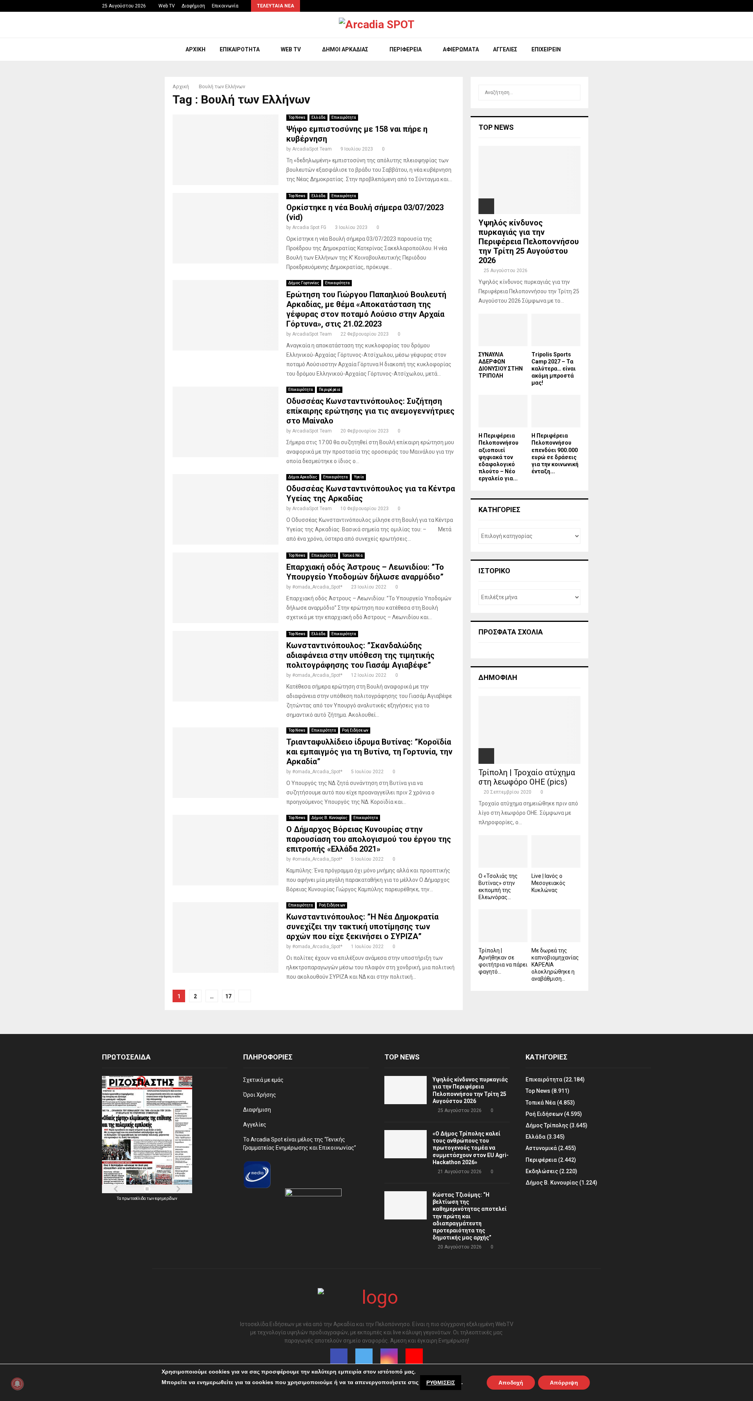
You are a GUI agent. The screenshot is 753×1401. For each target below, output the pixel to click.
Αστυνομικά (541, 1148)
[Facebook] (338, 1357)
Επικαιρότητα (240, 49)
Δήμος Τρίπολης (547, 1125)
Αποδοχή (510, 1382)
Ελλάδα (318, 117)
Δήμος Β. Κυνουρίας (329, 818)
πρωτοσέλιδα (134, 1198)
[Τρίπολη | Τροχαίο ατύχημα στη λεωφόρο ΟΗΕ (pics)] (529, 730)
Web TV (166, 6)
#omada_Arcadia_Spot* (317, 587)
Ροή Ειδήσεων (355, 730)
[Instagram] (389, 1357)
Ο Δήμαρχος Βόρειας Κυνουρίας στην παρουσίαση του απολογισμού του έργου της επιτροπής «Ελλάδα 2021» (368, 839)
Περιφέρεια (405, 49)
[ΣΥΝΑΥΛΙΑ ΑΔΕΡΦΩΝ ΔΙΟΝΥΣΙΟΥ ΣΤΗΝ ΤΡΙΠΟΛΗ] (502, 330)
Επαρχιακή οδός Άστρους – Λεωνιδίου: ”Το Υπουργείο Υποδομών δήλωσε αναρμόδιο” (365, 571)
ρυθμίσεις (440, 1382)
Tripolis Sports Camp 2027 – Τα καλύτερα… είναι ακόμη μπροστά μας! (553, 368)
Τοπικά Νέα (352, 555)
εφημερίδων (166, 1198)
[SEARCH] (572, 92)
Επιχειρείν (546, 49)
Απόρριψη (564, 1382)
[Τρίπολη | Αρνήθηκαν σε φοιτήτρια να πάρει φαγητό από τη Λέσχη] (502, 925)
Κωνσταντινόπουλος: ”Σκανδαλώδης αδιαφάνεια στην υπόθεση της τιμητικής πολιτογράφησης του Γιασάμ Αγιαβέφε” (360, 655)
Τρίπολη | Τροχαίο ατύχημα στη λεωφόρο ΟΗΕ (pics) (526, 777)
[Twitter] (364, 1357)
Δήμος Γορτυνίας (303, 283)
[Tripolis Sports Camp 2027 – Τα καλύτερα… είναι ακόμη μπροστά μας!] (555, 330)
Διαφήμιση (193, 6)
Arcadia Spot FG (309, 227)
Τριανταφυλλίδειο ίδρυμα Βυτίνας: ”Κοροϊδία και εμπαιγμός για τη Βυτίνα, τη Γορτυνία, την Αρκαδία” (369, 751)
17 (228, 996)
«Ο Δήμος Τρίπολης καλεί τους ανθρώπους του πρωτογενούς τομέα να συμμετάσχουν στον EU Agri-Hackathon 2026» (471, 1147)
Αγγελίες (505, 49)
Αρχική (196, 49)
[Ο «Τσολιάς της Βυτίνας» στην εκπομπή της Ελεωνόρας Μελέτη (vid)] (502, 851)
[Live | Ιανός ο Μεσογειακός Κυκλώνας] (555, 851)
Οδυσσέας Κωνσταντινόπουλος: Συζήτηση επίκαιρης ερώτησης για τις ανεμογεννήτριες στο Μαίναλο (370, 410)
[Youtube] (414, 1357)
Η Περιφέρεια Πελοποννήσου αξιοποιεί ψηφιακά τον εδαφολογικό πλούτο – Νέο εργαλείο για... (498, 456)
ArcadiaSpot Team (312, 149)
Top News (297, 117)
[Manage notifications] (17, 1383)
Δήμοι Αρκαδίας (345, 49)
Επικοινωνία (225, 6)
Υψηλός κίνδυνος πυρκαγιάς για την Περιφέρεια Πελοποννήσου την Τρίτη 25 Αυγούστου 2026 (528, 241)
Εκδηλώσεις (542, 1171)
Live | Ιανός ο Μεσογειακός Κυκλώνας (548, 883)
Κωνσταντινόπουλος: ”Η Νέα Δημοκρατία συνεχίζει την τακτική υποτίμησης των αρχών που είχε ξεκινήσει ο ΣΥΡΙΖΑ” (362, 926)
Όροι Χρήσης (259, 1095)
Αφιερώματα (461, 49)
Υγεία (359, 477)
